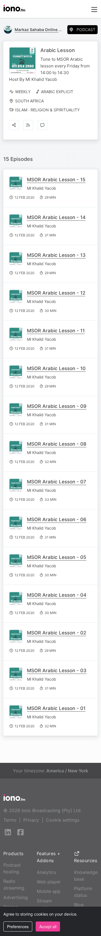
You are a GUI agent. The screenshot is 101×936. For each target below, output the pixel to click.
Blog (79, 904)
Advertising (15, 897)
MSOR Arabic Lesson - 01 (56, 708)
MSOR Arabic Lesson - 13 (56, 255)
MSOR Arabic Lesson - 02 (56, 633)
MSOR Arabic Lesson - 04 (56, 595)
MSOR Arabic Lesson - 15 (56, 179)
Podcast (86, 29)
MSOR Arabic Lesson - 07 (56, 482)
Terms (9, 820)
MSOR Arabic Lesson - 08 (56, 444)
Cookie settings (62, 820)
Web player (49, 882)
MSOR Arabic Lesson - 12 (56, 293)
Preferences (18, 926)
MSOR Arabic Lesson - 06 (56, 519)
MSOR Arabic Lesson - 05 (56, 557)
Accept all (47, 926)
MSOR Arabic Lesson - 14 (56, 217)
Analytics (46, 872)
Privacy (31, 820)
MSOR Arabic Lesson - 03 (56, 670)
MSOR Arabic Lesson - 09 (56, 406)
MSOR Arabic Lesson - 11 (56, 330)
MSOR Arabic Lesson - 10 (56, 368)
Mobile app (49, 891)
